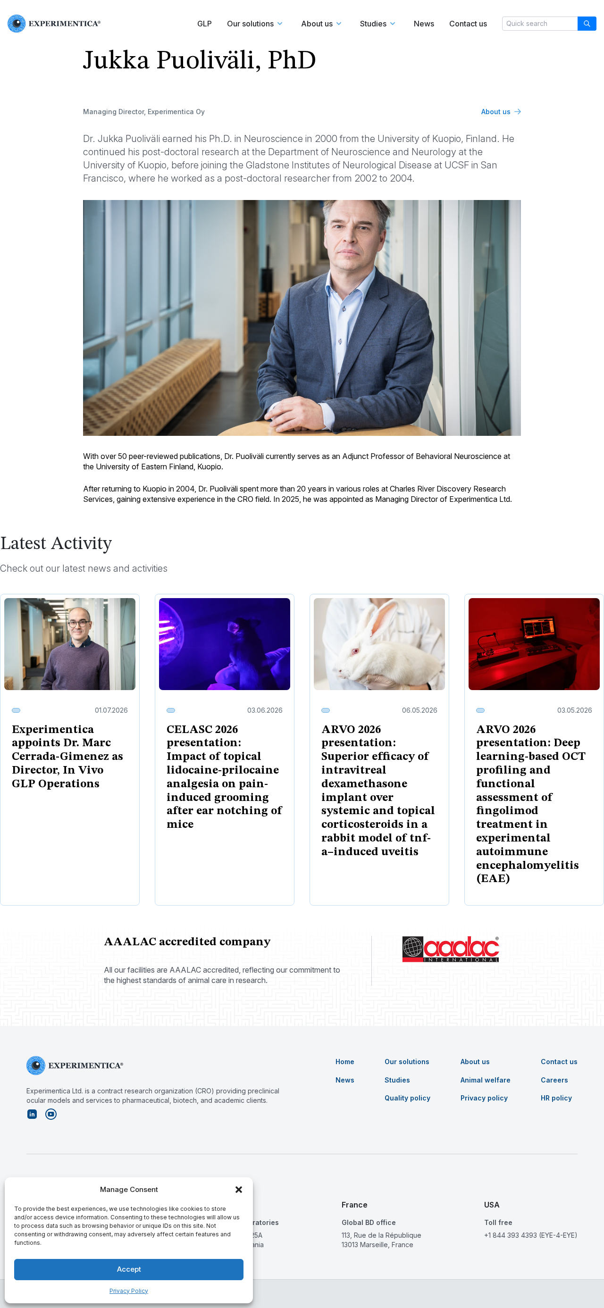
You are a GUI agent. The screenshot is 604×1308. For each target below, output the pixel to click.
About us (496, 112)
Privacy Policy (128, 1290)
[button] (238, 1189)
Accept (129, 1269)
